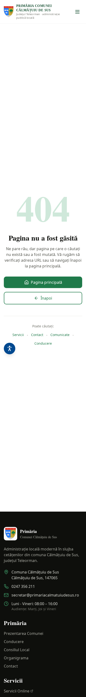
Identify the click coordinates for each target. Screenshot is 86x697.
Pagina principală (46, 282)
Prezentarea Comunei (23, 633)
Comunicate (60, 334)
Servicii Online (16, 691)
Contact (37, 334)
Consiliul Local (16, 649)
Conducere (43, 343)
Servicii (18, 334)
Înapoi (46, 298)
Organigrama (16, 658)
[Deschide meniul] (77, 12)
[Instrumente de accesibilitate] (9, 348)
